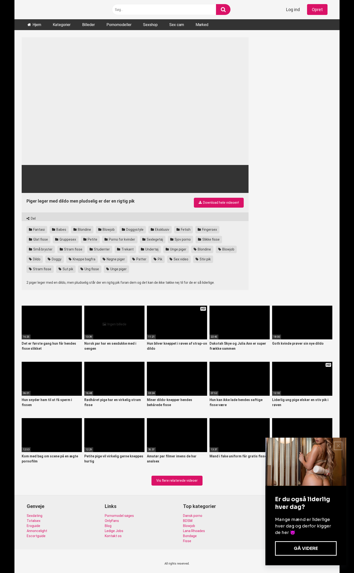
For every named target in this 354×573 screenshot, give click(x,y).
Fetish (185, 229)
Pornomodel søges (119, 516)
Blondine (84, 229)
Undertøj (151, 249)
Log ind (293, 9)
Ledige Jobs (114, 531)
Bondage (190, 536)
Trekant (127, 249)
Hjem (37, 24)
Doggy (56, 259)
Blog (108, 526)
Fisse (187, 541)
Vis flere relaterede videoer (177, 480)
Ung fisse (91, 269)
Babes (61, 229)
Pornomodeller (118, 24)
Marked (202, 24)
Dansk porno (192, 516)
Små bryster (42, 249)
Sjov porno (182, 239)
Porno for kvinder (121, 239)
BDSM (187, 521)
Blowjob (108, 229)
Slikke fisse (211, 239)
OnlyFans (112, 521)
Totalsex (33, 521)
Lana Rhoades (194, 531)
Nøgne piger (115, 259)
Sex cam (176, 24)
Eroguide (33, 526)
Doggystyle (134, 229)
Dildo (36, 259)
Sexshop (150, 24)
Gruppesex (67, 239)
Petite (92, 239)
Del (33, 218)
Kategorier (62, 24)
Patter (141, 259)
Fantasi (39, 229)
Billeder (88, 24)
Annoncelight (37, 531)
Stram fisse (72, 249)
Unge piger (177, 249)
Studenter (101, 249)
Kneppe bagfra (83, 259)
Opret (317, 9)
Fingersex (209, 229)
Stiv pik (205, 259)
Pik (159, 259)
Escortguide (36, 536)
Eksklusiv (161, 229)
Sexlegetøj (154, 239)
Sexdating (34, 516)
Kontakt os (113, 536)
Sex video (180, 259)
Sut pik (67, 269)
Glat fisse (40, 239)
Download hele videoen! (220, 202)
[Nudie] (38, 9)
